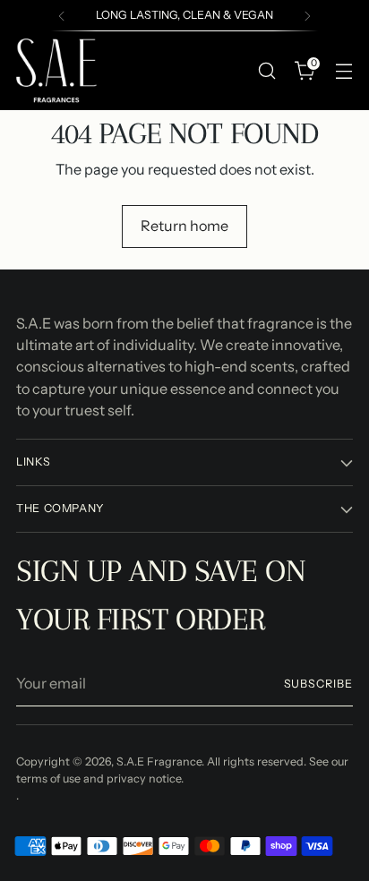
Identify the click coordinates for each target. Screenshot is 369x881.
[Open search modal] (266, 70)
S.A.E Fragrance (159, 761)
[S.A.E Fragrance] (56, 70)
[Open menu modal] (343, 70)
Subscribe (319, 683)
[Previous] (62, 15)
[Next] (307, 15)
